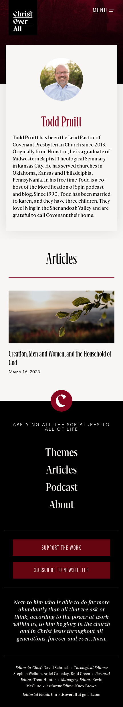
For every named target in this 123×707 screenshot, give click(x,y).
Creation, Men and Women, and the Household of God (60, 358)
